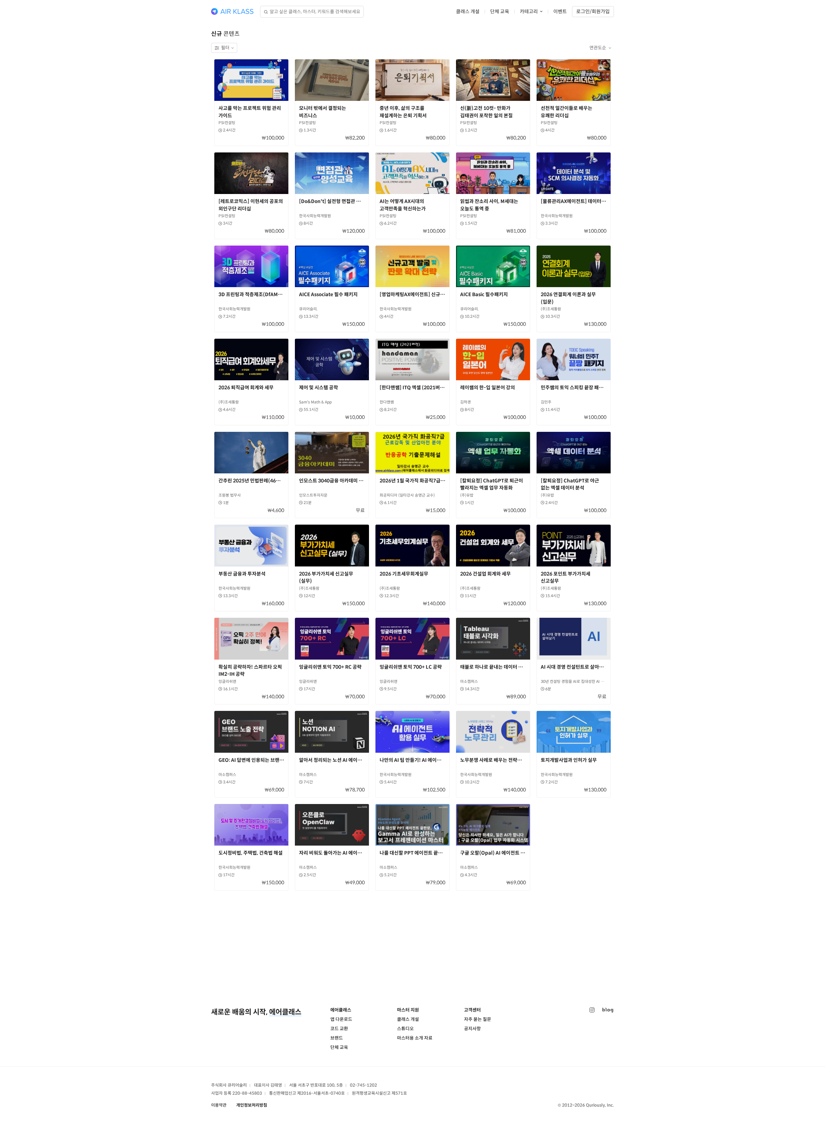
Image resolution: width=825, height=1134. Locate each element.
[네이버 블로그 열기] (608, 1010)
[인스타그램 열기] (592, 1010)
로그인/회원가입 (593, 11)
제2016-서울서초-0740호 (321, 1093)
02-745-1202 (363, 1085)
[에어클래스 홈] (232, 11)
